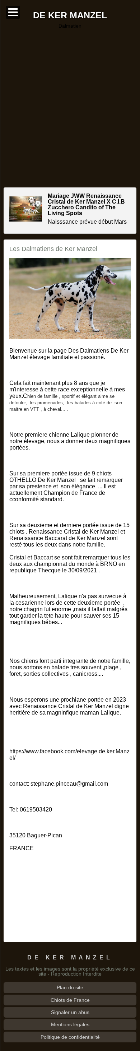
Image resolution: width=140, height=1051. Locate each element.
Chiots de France (70, 1000)
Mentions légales (70, 1024)
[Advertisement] (70, 108)
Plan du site (70, 987)
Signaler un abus (70, 1012)
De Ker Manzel (70, 15)
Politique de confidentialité (70, 1037)
